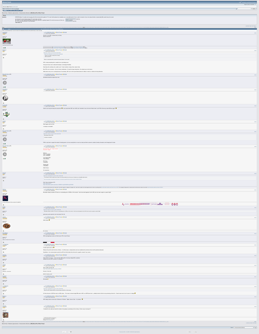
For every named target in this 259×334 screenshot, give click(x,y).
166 (124, 27)
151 (100, 27)
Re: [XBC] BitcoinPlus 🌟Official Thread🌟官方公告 (56, 32)
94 (10, 27)
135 (74, 27)
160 (114, 27)
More (21, 10)
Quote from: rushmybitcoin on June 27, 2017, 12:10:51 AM (53, 175)
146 (92, 27)
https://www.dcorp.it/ (47, 183)
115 (41, 27)
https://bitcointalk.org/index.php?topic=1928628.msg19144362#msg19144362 (58, 184)
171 (132, 27)
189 (161, 27)
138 (78, 27)
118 (46, 27)
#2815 (255, 255)
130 (66, 27)
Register (17, 10)
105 (26, 27)
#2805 (255, 105)
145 (90, 27)
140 (82, 27)
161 (116, 27)
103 (23, 27)
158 (111, 27)
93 (9, 27)
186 (157, 27)
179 (145, 27)
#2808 (255, 146)
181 (148, 27)
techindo (4, 254)
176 (140, 27)
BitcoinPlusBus (6, 74)
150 (98, 27)
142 (85, 27)
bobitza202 (5, 105)
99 (16, 27)
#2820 (255, 306)
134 (72, 27)
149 (97, 27)
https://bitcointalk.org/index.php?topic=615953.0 (155, 187)
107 (29, 27)
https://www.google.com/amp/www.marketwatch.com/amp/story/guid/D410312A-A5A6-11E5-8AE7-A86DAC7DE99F (63, 179)
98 (15, 27)
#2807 (255, 131)
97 (14, 27)
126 (59, 27)
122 (53, 27)
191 (165, 27)
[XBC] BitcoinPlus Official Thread (37, 12)
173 (136, 27)
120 (49, 27)
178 (144, 27)
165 (123, 27)
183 (152, 27)
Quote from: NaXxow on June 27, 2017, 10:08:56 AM (52, 209)
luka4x (4, 206)
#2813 (255, 233)
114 (40, 27)
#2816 (255, 265)
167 (126, 27)
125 (57, 27)
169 (129, 27)
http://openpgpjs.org (50, 319)
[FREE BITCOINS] (5, 47)
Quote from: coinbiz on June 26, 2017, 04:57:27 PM (52, 52)
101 (19, 27)
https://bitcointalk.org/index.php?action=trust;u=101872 (110, 187)
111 (35, 27)
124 (56, 27)
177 (142, 27)
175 (139, 27)
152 (102, 27)
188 (160, 27)
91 (7, 27)
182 (150, 27)
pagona (4, 217)
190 (163, 27)
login (13, 6)
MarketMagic (5, 233)
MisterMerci (5, 89)
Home (5, 10)
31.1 (15, 8)
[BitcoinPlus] (5, 143)
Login (14, 10)
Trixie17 (4, 172)
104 (24, 27)
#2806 (255, 121)
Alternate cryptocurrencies (13, 12)
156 (108, 27)
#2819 (255, 296)
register (16, 6)
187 (158, 27)
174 (137, 27)
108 (31, 27)
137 (77, 27)
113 (38, 27)
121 (51, 27)
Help (8, 10)
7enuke (4, 264)
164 (121, 27)
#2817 (255, 276)
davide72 (4, 276)
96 (13, 27)
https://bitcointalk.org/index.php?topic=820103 (52, 268)
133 (70, 27)
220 (167, 27)
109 (32, 27)
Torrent (17, 8)
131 (67, 27)
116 (43, 27)
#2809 (255, 173)
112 (37, 27)
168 (127, 27)
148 (95, 27)
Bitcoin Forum (4, 12)
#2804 (255, 89)
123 (54, 27)
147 (93, 27)
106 (27, 27)
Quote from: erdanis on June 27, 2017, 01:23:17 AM (52, 133)
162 (118, 27)
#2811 (255, 207)
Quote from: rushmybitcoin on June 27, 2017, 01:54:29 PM (53, 288)
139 (80, 27)
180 (147, 27)
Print (255, 27)
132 (69, 27)
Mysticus (4, 49)
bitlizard (4, 305)
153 (103, 27)
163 (119, 27)
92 (8, 27)
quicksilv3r (5, 32)
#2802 (255, 50)
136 (75, 27)
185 (155, 27)
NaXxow (4, 189)
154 (105, 27)
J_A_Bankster (5, 244)
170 (131, 27)
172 (134, 27)
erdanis (4, 121)
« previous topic (248, 25)
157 (110, 27)
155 (106, 27)
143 (87, 27)
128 (62, 27)
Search (11, 10)
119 (48, 27)
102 (21, 27)
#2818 (255, 286)
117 (45, 27)
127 (61, 27)
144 (89, 27)
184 (153, 27)
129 (64, 27)
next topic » (254, 25)
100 (18, 27)
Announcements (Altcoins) (24, 12)
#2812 (255, 217)
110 (34, 27)
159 (113, 27)
